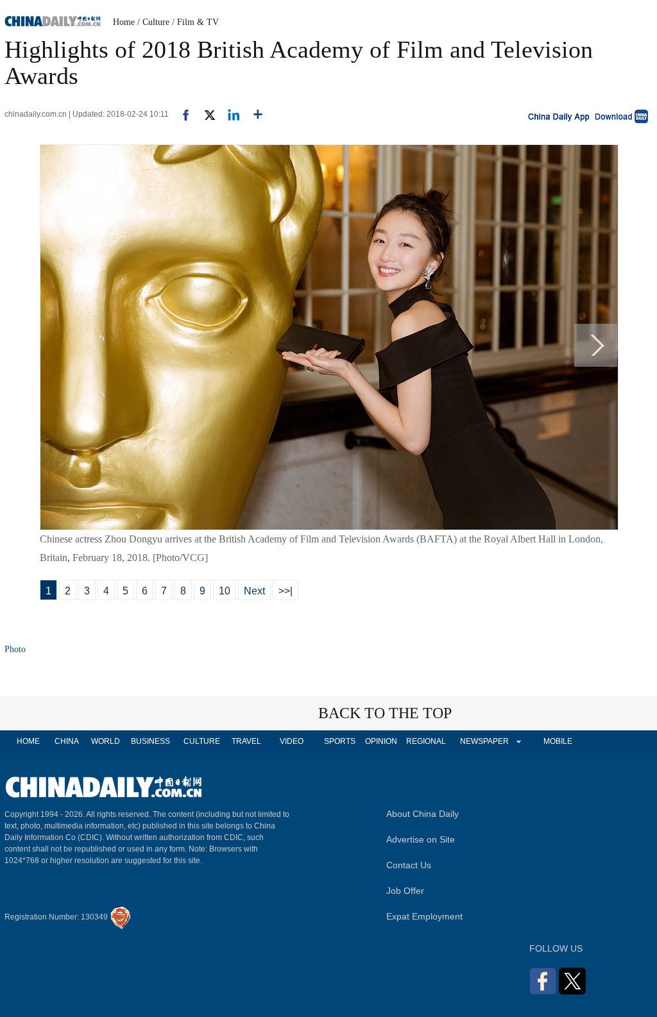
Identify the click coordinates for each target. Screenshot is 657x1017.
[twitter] (204, 114)
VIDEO (291, 741)
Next (254, 590)
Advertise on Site (420, 839)
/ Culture (153, 22)
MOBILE (557, 741)
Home (124, 22)
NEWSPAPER (484, 741)
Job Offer (405, 891)
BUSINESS (150, 741)
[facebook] (181, 114)
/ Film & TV (195, 22)
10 (224, 590)
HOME (28, 741)
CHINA (67, 741)
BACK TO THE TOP (385, 713)
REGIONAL (426, 741)
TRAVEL (246, 741)
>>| (285, 590)
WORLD (105, 741)
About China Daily (422, 814)
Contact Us (408, 865)
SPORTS (339, 741)
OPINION (381, 741)
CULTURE (201, 741)
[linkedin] (229, 114)
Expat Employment (424, 916)
